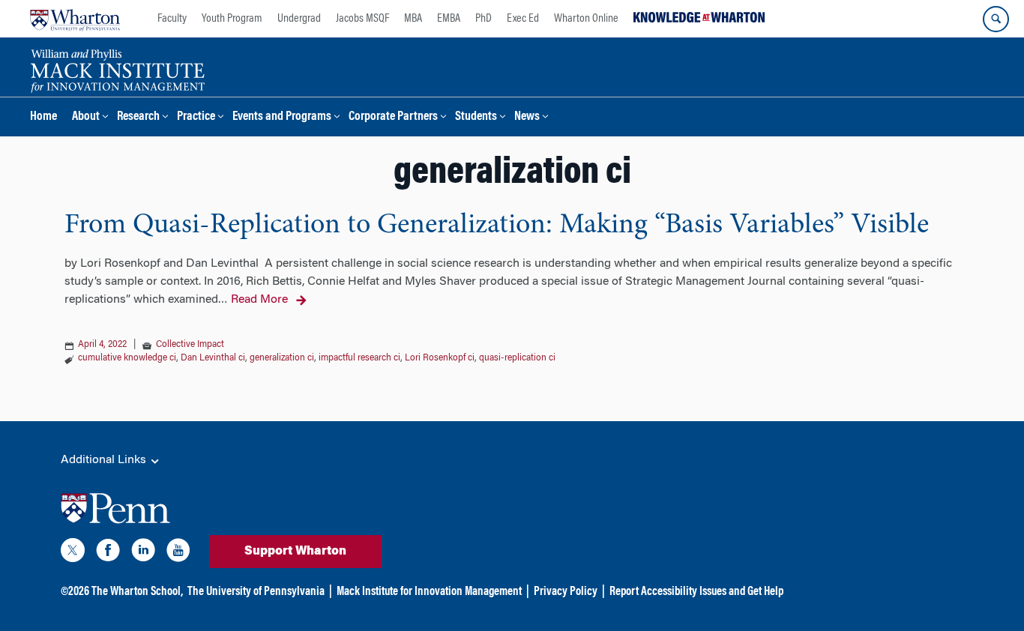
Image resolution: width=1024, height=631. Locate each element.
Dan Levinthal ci (213, 358)
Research (138, 117)
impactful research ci (359, 358)
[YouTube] (178, 553)
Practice (196, 117)
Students (476, 117)
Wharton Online (586, 19)
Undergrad (299, 19)
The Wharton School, (137, 592)
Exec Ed (523, 19)
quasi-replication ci (517, 358)
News (527, 117)
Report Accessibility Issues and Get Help (696, 592)
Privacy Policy (565, 592)
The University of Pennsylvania (256, 592)
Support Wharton (295, 552)
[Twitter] (73, 553)
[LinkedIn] (143, 553)
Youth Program (232, 19)
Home (43, 117)
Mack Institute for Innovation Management (429, 592)
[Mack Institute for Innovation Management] (117, 69)
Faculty (172, 19)
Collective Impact (190, 344)
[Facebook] (108, 553)
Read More (259, 300)
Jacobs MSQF (362, 19)
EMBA (448, 19)
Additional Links (105, 460)
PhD (483, 19)
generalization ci (282, 358)
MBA (413, 19)
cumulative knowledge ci (127, 358)
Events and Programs (281, 117)
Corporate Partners (393, 117)
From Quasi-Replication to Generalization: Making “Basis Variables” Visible (496, 225)
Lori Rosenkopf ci (440, 358)
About (86, 117)
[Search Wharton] (996, 19)
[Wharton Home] (75, 18)
